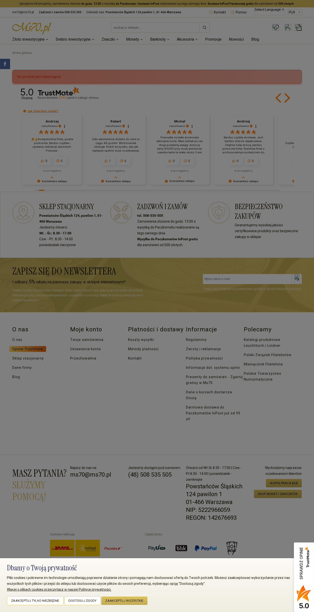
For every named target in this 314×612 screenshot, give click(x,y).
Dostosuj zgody (82, 600)
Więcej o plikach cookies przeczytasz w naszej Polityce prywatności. (59, 589)
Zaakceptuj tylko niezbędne (35, 600)
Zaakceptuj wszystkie (124, 600)
